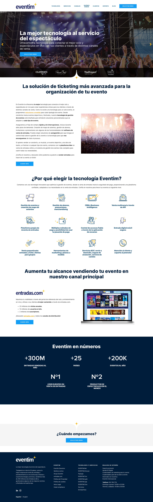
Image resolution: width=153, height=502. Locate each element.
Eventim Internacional (109, 479)
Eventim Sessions (59, 468)
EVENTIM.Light (82, 479)
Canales (77, 6)
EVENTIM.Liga (82, 482)
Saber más (24, 163)
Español (18, 497)
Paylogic (80, 474)
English (25, 497)
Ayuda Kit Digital (108, 470)
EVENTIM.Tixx (82, 476)
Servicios (67, 6)
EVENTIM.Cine (82, 484)
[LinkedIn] (17, 491)
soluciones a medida (33, 112)
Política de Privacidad (60, 479)
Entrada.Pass (82, 490)
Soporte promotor (108, 468)
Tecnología (56, 6)
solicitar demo (30, 54)
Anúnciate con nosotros (110, 477)
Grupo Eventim (58, 474)
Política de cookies (60, 482)
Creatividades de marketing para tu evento (116, 472)
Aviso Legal (57, 484)
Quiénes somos (86, 6)
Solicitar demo (128, 6)
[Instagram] (20, 491)
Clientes (96, 6)
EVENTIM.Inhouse (83, 471)
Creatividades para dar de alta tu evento (115, 474)
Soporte (106, 6)
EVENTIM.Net (82, 468)
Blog (114, 6)
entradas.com (58, 476)
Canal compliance (59, 487)
